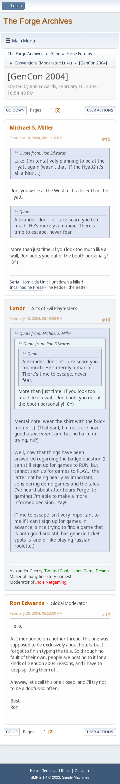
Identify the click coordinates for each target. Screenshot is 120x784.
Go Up (12, 731)
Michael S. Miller (31, 127)
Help (34, 770)
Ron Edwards (27, 603)
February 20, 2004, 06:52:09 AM (36, 613)
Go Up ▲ (82, 770)
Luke (66, 63)
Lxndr (17, 308)
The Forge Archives (37, 20)
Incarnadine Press (26, 287)
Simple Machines (75, 777)
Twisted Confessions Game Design (76, 571)
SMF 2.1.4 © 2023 (45, 777)
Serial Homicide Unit (29, 282)
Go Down (15, 110)
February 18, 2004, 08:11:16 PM (36, 137)
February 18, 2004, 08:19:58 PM (36, 318)
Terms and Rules (56, 770)
